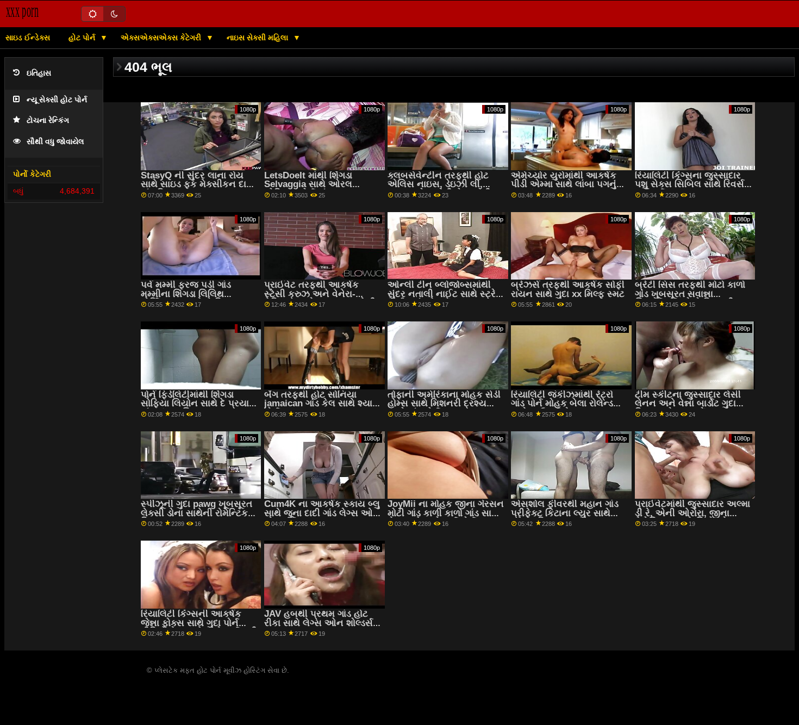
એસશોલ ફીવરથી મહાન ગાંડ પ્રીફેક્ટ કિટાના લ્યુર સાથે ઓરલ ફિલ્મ (565, 513)
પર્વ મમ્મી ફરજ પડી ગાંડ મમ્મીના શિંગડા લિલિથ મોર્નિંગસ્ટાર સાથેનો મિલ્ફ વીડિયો (188, 298)
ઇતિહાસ (39, 73)
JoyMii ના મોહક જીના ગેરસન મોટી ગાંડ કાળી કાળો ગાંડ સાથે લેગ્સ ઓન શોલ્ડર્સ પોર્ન (446, 513)
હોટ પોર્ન (82, 37)
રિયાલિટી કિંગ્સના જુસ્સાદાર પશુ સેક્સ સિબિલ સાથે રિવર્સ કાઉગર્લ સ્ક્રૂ (689, 184)
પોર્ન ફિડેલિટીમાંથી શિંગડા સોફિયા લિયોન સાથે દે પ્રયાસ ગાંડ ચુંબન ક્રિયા (199, 403)
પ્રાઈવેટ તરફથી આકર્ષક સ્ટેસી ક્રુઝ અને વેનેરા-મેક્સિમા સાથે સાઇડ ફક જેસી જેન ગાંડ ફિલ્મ (320, 298)
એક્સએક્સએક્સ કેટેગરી (162, 37)
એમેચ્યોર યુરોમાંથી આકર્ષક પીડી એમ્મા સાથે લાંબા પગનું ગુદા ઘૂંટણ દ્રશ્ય (563, 184)
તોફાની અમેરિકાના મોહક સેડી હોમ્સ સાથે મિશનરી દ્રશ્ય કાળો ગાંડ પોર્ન (444, 403)
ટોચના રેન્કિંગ (48, 120)
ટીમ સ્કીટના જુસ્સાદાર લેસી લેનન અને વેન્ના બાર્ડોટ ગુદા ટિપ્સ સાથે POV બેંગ (688, 403)
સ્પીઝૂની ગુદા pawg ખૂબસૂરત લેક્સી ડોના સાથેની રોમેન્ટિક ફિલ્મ (196, 513)
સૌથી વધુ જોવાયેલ (55, 142)
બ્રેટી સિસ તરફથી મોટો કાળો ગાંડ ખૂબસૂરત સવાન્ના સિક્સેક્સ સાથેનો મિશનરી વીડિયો (690, 298)
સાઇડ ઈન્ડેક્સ (27, 37)
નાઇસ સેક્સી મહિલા (258, 37)
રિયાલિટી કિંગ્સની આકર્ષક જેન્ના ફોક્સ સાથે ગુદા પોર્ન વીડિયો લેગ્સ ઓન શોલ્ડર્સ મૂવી (199, 623)
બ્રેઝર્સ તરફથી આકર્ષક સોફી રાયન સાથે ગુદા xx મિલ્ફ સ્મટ (568, 289)
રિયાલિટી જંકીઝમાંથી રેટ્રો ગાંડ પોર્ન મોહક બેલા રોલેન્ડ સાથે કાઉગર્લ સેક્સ (562, 403)
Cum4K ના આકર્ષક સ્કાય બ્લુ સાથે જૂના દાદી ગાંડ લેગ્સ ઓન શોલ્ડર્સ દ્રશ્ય (322, 513)
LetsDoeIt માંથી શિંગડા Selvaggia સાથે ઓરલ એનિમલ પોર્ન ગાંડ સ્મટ (308, 184)
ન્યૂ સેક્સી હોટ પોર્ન (57, 100)
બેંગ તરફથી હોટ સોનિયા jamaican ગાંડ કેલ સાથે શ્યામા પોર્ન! (322, 403)
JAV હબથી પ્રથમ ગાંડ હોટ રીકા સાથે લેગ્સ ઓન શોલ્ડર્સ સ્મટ (318, 623)
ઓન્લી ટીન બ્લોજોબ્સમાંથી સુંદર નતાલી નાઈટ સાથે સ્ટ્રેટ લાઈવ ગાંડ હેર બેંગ (444, 294)
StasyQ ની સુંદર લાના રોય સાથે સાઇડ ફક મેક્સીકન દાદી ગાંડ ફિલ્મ (197, 184)
